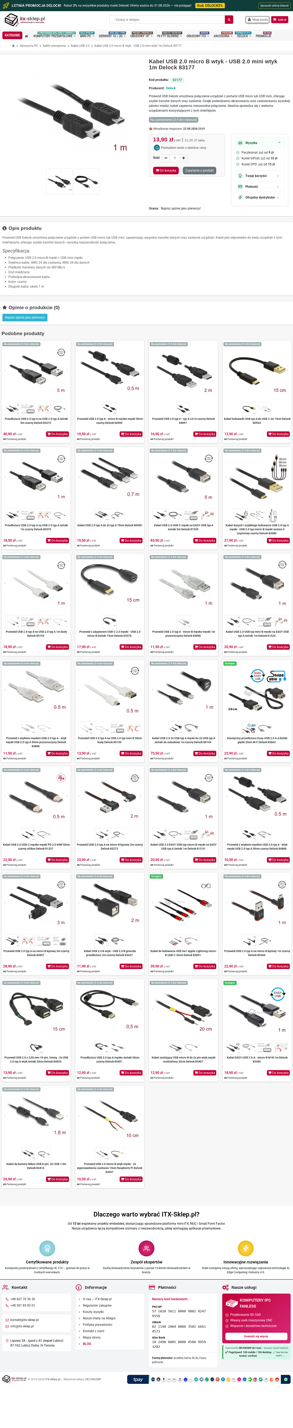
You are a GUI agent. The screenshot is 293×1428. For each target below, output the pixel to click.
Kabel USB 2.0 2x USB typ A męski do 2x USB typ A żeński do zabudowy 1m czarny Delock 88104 (183, 740)
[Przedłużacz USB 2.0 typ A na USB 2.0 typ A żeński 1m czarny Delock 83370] (36, 477)
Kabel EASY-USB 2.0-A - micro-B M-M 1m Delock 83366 (257, 1059)
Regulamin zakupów (97, 1306)
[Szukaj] (229, 19)
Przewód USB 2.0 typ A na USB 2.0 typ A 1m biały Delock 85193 (36, 633)
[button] (257, 19)
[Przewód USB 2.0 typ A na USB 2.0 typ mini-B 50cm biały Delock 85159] (109, 690)
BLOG (86, 1344)
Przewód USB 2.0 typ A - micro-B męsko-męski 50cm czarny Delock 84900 (110, 420)
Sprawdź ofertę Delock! (274, 5)
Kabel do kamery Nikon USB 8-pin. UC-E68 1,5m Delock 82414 (36, 1166)
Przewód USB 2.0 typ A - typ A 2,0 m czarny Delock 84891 (183, 420)
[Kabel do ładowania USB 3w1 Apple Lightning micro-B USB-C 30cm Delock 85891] (183, 903)
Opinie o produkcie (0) (33, 307)
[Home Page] (13, 46)
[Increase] (183, 158)
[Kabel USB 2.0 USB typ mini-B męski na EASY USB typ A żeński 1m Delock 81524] (257, 583)
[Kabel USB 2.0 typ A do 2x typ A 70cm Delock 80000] (109, 477)
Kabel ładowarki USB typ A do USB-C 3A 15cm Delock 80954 (257, 420)
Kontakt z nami (93, 1331)
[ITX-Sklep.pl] (25, 20)
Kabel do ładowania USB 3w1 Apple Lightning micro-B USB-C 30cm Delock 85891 (183, 953)
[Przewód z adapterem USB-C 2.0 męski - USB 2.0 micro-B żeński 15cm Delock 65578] (109, 583)
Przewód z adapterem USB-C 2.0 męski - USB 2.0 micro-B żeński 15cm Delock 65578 (110, 633)
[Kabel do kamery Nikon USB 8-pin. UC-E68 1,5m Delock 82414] (36, 1116)
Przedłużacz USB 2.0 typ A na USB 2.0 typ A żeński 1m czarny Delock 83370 (36, 527)
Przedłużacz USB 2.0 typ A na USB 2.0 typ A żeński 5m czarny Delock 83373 (36, 420)
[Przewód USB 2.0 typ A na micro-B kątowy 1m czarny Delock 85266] (257, 903)
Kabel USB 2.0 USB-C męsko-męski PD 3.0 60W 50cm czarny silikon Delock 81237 (36, 846)
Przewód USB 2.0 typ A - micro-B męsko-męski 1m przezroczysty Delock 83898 (183, 633)
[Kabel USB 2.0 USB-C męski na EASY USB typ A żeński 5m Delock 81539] (183, 477)
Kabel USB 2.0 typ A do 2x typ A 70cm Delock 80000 (109, 525)
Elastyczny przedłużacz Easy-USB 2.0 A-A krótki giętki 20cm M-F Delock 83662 (257, 740)
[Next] (67, 370)
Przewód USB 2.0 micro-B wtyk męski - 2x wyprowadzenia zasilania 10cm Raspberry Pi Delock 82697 (109, 1168)
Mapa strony (91, 1338)
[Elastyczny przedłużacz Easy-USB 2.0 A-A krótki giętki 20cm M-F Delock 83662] (257, 690)
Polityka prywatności (97, 1325)
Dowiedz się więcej (256, 1336)
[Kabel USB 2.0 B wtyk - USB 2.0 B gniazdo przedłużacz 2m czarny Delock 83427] (109, 903)
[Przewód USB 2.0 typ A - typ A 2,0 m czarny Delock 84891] (183, 370)
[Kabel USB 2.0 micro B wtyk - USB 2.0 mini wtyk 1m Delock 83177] (59, 181)
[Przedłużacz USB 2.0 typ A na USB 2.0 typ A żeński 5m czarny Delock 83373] (36, 370)
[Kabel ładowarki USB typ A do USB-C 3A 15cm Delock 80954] (257, 370)
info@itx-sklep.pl (22, 1326)
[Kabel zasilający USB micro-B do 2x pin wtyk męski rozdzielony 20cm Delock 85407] (183, 1009)
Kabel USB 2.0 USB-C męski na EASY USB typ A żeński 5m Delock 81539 (183, 527)
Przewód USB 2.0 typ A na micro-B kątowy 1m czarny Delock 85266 (257, 953)
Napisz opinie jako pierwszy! (181, 208)
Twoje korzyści (256, 176)
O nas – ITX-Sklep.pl (97, 1299)
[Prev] (5, 370)
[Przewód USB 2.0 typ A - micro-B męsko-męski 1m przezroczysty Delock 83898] (183, 583)
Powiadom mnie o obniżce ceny (183, 148)
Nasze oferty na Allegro (99, 1318)
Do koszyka (59, 434)
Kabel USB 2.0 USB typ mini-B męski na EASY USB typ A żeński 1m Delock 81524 (257, 633)
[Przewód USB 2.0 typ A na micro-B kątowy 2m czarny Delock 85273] (109, 796)
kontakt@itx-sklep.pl (24, 1320)
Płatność (251, 187)
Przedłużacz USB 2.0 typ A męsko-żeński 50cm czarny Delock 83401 (110, 1059)
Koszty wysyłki (93, 1312)
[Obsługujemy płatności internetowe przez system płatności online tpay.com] (209, 1379)
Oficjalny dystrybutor (260, 197)
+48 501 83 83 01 (22, 1306)
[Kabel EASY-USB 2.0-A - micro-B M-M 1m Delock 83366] (257, 1009)
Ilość (156, 158)
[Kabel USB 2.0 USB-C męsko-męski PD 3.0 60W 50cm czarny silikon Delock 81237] (36, 796)
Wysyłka (251, 143)
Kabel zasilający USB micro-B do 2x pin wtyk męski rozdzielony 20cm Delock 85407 (183, 1059)
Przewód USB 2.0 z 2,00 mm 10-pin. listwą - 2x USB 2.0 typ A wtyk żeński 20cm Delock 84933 (36, 1059)
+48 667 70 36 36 (22, 1299)
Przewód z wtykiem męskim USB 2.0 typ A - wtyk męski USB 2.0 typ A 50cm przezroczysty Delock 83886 (36, 742)
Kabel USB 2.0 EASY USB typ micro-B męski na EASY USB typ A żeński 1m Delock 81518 (183, 846)
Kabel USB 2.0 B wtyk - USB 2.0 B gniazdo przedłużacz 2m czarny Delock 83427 (110, 953)
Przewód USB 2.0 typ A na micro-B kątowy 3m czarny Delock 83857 (36, 953)
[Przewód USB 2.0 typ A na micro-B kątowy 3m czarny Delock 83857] (36, 903)
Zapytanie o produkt (199, 170)
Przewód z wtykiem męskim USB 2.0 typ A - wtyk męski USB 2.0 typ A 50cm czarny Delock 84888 (257, 846)
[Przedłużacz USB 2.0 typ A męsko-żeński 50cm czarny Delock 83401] (109, 1009)
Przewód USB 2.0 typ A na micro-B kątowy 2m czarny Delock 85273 (110, 846)
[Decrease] (166, 158)
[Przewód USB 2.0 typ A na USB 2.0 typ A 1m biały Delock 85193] (36, 583)
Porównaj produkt (16, 439)
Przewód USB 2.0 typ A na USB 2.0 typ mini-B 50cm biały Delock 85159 (110, 740)
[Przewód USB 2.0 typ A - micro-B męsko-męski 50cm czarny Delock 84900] (109, 370)
